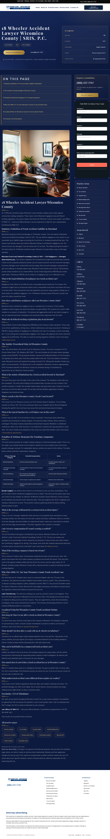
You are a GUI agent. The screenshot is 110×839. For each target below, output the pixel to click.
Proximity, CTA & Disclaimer (13, 119)
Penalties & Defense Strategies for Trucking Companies (22, 98)
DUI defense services (51, 546)
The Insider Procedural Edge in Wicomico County (20, 91)
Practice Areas (53, 8)
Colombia (80, 324)
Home (38, 8)
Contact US (74, 8)
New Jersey (80, 303)
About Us (44, 8)
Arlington (80, 281)
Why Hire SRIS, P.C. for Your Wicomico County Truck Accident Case (26, 105)
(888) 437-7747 (85, 82)
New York (80, 310)
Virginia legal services (8, 340)
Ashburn (79, 274)
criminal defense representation (11, 433)
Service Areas (64, 8)
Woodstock (80, 317)
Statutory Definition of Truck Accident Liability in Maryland (23, 84)
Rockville (79, 296)
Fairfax (79, 267)
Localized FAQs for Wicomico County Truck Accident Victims (24, 112)
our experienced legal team (29, 627)
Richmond (80, 288)
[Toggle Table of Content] (69, 77)
